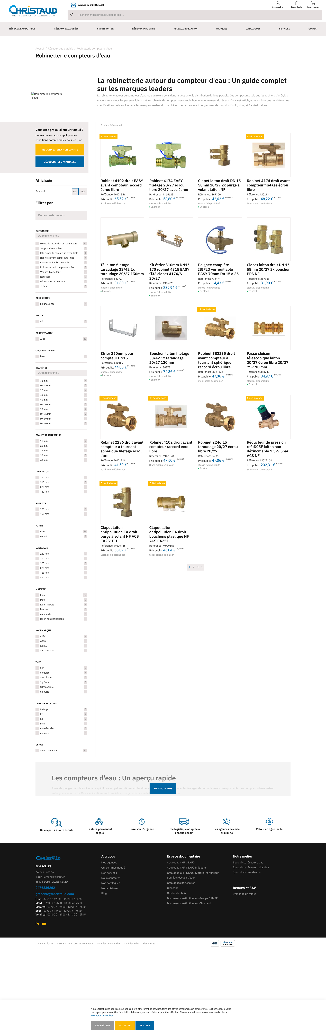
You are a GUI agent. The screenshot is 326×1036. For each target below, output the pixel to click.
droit (63, 531)
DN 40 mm (63, 423)
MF (63, 719)
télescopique (63, 687)
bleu (63, 356)
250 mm (63, 477)
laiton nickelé (63, 604)
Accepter (125, 1025)
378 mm (63, 487)
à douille (63, 691)
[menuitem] (22, 29)
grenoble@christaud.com (54, 894)
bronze (63, 609)
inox (63, 600)
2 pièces (63, 682)
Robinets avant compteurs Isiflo (63, 267)
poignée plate (63, 304)
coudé (63, 536)
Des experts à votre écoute (57, 830)
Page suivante (202, 567)
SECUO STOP (63, 650)
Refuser (145, 1025)
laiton (63, 595)
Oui (75, 191)
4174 (63, 636)
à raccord (63, 733)
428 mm (63, 572)
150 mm (63, 514)
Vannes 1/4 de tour (63, 272)
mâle (63, 723)
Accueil (39, 48)
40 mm (63, 395)
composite (63, 614)
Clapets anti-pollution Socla (63, 262)
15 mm (63, 441)
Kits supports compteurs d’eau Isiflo (63, 253)
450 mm (63, 491)
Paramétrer (102, 1025)
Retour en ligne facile (269, 829)
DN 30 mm (63, 418)
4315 (63, 641)
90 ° (63, 321)
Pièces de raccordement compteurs (63, 243)
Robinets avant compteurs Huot (63, 257)
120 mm (63, 509)
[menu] (163, 29)
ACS (63, 339)
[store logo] (36, 11)
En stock (40, 191)
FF (63, 714)
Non (83, 191)
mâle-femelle (63, 728)
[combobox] (195, 15)
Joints (63, 286)
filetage (63, 709)
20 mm (63, 409)
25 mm (63, 390)
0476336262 (45, 887)
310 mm (63, 482)
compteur (63, 672)
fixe (63, 668)
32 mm (63, 380)
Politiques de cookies (102, 1015)
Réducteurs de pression (63, 281)
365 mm (63, 563)
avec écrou (63, 677)
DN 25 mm (63, 414)
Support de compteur (63, 248)
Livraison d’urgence (142, 829)
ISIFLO (63, 645)
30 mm (63, 455)
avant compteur (63, 750)
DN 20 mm (63, 404)
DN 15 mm (63, 385)
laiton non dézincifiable (63, 618)
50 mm (63, 399)
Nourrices (63, 276)
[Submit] (71, 14)
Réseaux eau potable (60, 48)
